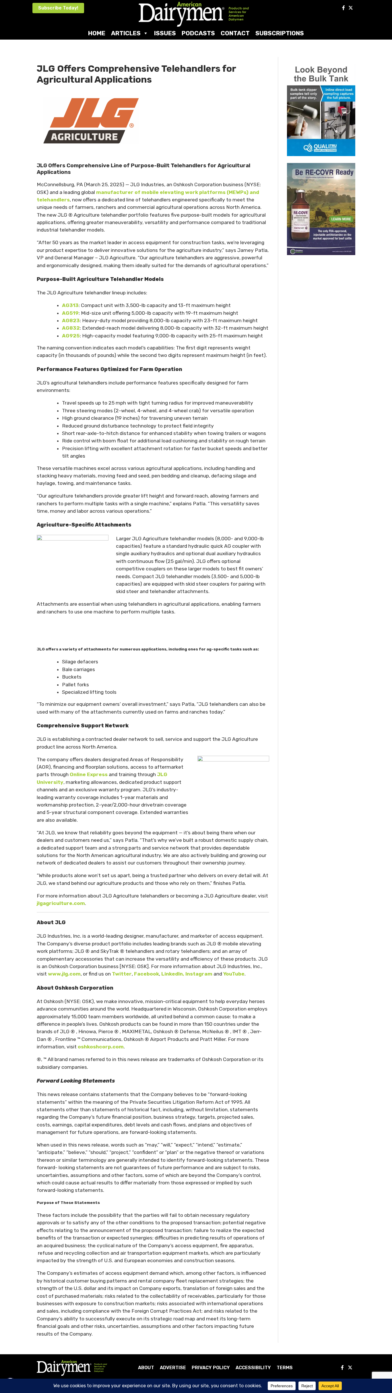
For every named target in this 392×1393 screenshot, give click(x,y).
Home (96, 33)
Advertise (173, 1367)
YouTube (233, 974)
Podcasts (198, 33)
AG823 (71, 320)
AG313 (70, 305)
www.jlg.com (64, 974)
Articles (126, 33)
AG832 (71, 328)
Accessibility (253, 1367)
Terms (285, 1367)
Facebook (146, 974)
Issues (165, 33)
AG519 (70, 313)
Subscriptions (279, 33)
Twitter (122, 974)
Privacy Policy (211, 1367)
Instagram (198, 974)
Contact (235, 33)
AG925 (71, 336)
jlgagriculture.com (61, 903)
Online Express (89, 774)
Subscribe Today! (58, 8)
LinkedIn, (172, 974)
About (146, 1367)
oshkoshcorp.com (101, 1047)
